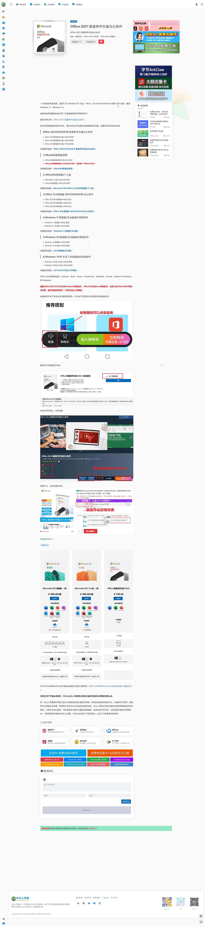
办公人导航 (31, 914)
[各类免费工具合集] (142, 133)
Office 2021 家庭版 (107, 36)
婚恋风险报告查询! (122, 764)
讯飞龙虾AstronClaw (52, 764)
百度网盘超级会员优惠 (121, 760)
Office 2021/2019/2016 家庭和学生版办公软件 (74, 149)
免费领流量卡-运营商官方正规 (110, 753)
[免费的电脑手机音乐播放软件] (142, 143)
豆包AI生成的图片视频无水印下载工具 (159, 122)
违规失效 (74, 21)
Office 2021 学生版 (91, 36)
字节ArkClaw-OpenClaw (75, 764)
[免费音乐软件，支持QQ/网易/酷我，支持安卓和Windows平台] (142, 114)
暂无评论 (48, 771)
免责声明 (87, 898)
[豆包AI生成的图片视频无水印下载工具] (142, 124)
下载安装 (44, 545)
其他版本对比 (46, 539)
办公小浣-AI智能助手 (98, 764)
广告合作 (105, 898)
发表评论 (126, 802)
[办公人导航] (20, 899)
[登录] (196, 4)
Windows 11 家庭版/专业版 (65, 231)
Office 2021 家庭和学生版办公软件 (69, 119)
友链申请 (79, 898)
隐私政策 (96, 898)
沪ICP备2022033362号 (43, 914)
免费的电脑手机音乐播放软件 (159, 141)
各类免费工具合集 (156, 131)
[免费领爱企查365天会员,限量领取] (142, 152)
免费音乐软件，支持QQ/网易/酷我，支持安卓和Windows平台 (159, 113)
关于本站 (114, 898)
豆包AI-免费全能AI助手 (63, 753)
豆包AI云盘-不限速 (75, 760)
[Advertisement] (86, 82)
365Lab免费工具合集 (98, 760)
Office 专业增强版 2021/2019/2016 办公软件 (73, 211)
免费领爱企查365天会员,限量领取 (159, 151)
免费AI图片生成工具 (51, 760)
